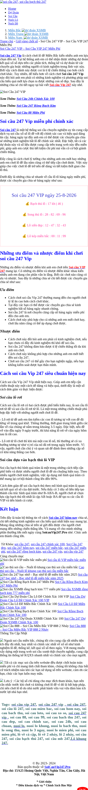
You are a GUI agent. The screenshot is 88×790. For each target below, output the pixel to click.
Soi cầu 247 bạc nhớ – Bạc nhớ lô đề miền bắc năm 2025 (44, 576)
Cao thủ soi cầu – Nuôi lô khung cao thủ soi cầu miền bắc (42, 569)
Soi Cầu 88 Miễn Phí (31, 112)
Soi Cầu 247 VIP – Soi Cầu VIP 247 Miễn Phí (30, 48)
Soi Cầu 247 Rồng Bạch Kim (36, 105)
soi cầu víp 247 (73, 551)
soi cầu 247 (22, 544)
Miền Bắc (15, 30)
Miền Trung (16, 34)
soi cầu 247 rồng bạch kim (24, 551)
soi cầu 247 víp (52, 551)
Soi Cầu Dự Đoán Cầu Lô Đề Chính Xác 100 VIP (42, 598)
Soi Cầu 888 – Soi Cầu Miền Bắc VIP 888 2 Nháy (43, 627)
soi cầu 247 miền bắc (49, 548)
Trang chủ (6, 41)
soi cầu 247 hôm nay (20, 548)
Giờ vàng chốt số (27, 41)
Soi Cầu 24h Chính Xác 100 (36, 98)
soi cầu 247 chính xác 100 (48, 544)
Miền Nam (16, 37)
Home (12, 8)
